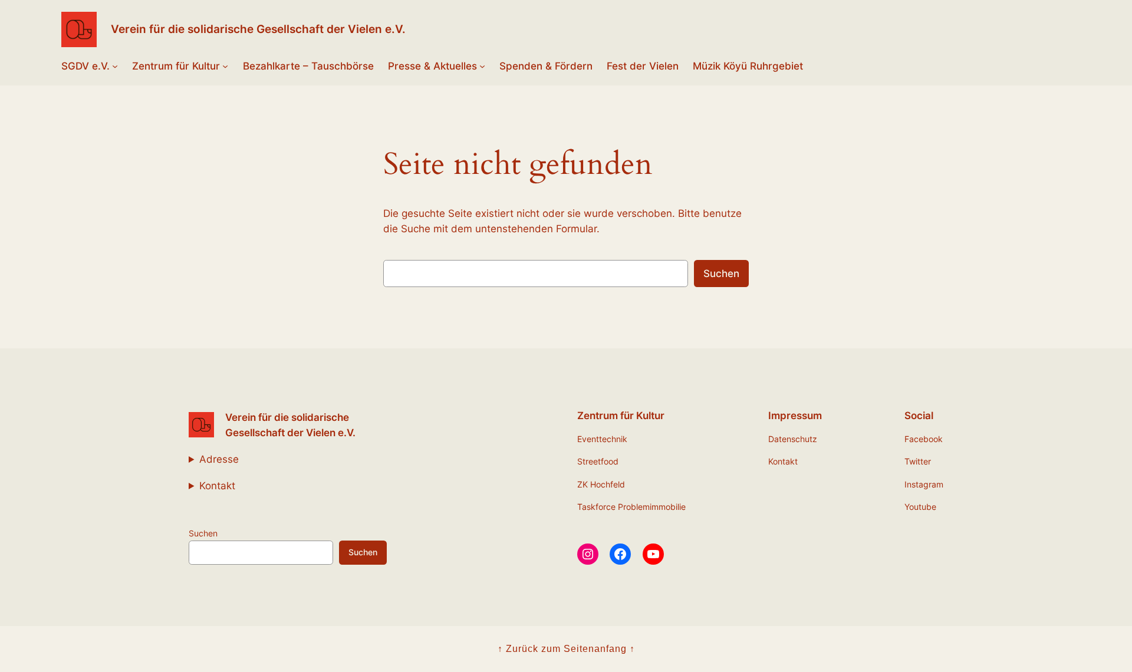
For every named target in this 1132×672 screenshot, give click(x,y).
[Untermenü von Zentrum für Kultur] (225, 66)
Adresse (219, 459)
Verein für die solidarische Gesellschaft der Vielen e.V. (258, 29)
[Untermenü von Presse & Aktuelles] (482, 66)
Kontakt (217, 486)
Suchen (721, 273)
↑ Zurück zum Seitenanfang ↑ (566, 649)
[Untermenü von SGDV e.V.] (115, 66)
